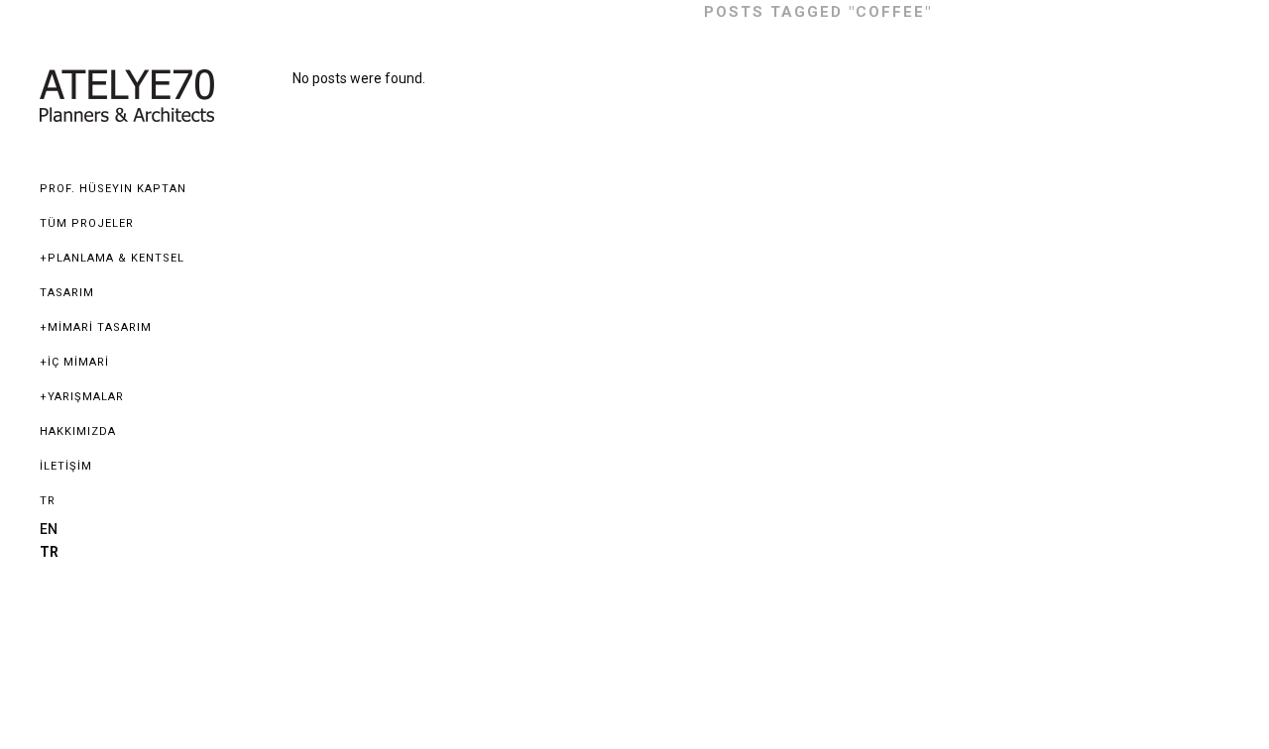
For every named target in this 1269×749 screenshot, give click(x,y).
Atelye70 (640, 12)
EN (49, 529)
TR (48, 500)
